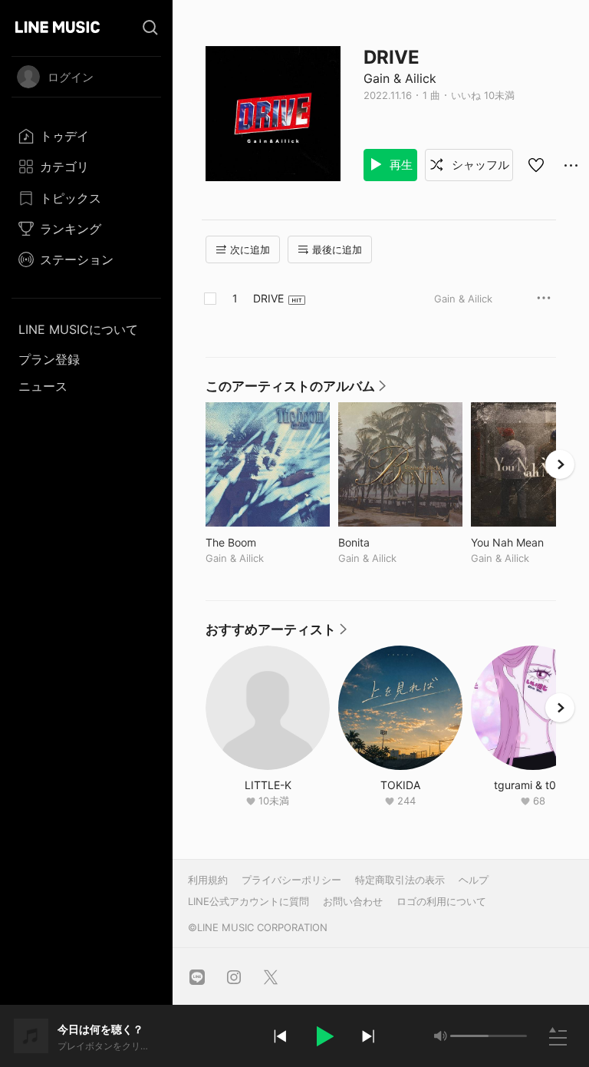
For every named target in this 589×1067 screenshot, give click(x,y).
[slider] (469, 1036)
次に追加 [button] (250, 249)
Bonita (385, 542)
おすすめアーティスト (277, 633)
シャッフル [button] (479, 164)
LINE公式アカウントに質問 (248, 901)
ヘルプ (474, 880)
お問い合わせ (353, 901)
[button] (323, 1036)
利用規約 (208, 880)
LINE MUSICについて (78, 329)
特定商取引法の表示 (400, 880)
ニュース (42, 386)
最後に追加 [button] (337, 249)
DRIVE (268, 298)
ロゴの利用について (441, 901)
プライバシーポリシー (291, 880)
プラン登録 (49, 359)
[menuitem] (86, 136)
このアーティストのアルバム (296, 390)
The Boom (263, 542)
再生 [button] (400, 164)
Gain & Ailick (400, 78)
